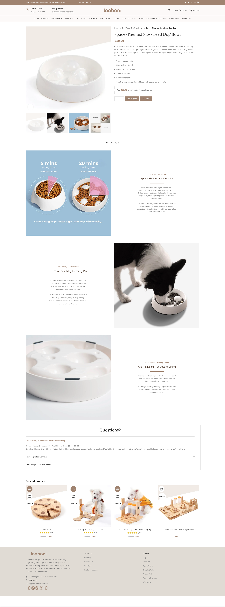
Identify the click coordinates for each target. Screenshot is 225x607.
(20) (140, 533)
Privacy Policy (148, 574)
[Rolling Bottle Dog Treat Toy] (90, 506)
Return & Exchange (150, 578)
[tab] (112, 141)
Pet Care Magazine (91, 570)
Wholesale (147, 582)
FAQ (144, 558)
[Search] (169, 10)
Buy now (146, 99)
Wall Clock (46, 529)
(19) (51, 533)
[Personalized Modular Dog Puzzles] (178, 506)
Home (116, 28)
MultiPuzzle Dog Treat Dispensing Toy (134, 529)
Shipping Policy (148, 570)
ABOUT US (88, 554)
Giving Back (88, 562)
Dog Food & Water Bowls (132, 28)
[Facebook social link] (185, 2)
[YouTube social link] (194, 2)
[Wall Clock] (46, 506)
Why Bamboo (89, 566)
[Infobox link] (35, 10)
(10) (95, 533)
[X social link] (188, 2)
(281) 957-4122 (34, 580)
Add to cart (132, 99)
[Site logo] (112, 10)
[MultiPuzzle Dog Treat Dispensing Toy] (134, 506)
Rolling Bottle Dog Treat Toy (90, 529)
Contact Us (147, 562)
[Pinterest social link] (197, 2)
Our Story (87, 558)
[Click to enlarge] (30, 107)
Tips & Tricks (148, 566)
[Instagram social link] (191, 2)
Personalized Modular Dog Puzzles (178, 529)
